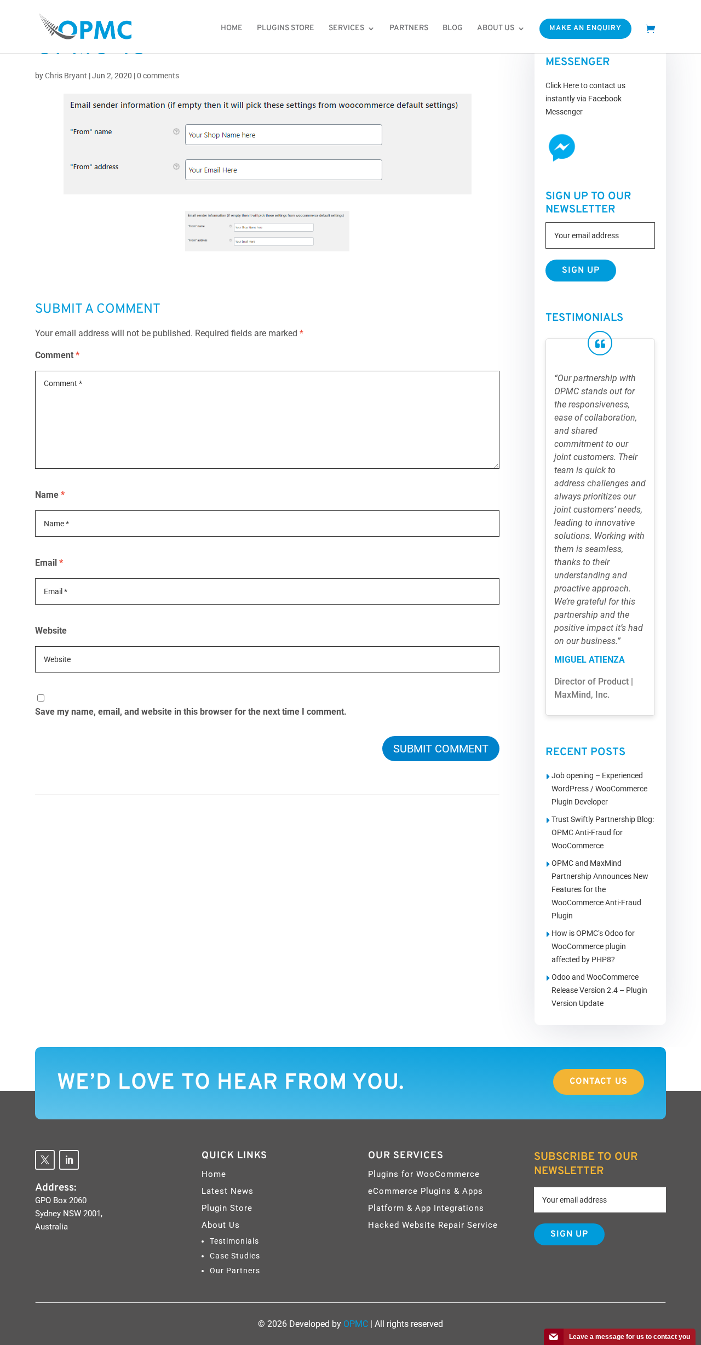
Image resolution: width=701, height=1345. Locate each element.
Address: (56, 1187)
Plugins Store (285, 28)
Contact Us (599, 1081)
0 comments (158, 75)
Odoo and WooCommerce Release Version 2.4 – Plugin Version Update (599, 990)
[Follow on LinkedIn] (69, 1160)
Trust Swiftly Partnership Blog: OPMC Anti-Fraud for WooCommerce (602, 832)
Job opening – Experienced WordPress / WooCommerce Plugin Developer (599, 788)
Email (49, 562)
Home (232, 28)
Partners (408, 28)
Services (346, 28)
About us (495, 28)
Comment (57, 355)
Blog (453, 28)
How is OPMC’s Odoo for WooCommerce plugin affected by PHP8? (593, 946)
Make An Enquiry (585, 28)
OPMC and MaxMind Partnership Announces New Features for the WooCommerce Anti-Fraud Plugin (599, 889)
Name (50, 495)
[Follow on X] (45, 1160)
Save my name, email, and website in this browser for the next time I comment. (191, 711)
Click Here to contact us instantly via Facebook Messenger (585, 98)
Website (51, 630)
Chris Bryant (66, 75)
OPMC (355, 1324)
